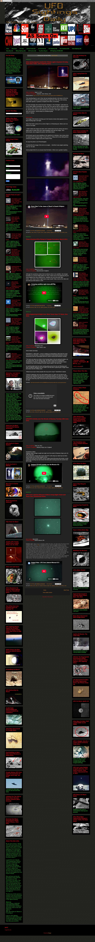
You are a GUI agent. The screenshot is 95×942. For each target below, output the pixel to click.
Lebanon (41, 585)
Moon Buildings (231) (64, 48)
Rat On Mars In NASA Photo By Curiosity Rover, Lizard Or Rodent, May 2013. (80, 260)
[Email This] (55, 230)
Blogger (49, 933)
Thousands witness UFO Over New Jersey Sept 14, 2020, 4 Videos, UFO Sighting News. (81, 178)
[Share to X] (58, 230)
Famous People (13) (31, 48)
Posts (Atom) (50, 596)
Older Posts (66, 590)
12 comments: (49, 230)
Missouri (45, 585)
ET (37, 232)
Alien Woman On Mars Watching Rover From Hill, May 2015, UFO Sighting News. (80, 194)
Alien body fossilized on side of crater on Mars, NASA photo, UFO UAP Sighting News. (14, 356)
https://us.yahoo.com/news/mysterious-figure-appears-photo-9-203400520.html (48, 95)
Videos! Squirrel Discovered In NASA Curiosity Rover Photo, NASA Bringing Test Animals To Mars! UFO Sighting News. (81, 212)
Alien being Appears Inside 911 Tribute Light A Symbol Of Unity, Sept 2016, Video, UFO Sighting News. (47, 62)
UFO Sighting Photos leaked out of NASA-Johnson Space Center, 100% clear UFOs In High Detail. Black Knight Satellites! (81, 276)
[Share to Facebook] (59, 230)
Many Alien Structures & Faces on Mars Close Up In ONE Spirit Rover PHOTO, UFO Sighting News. (81, 309)
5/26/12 (31, 585)
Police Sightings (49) (76, 48)
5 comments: (49, 305)
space (55, 232)
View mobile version (47, 592)
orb (37, 307)
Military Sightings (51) (21, 50)
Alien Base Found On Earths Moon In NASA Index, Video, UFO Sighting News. (81, 292)
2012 (31, 487)
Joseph (45, 232)
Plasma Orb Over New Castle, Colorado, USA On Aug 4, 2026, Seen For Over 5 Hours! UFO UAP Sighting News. (13, 304)
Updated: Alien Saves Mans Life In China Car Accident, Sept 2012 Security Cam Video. (81, 244)
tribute (58, 232)
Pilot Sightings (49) (53, 48)
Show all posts (54, 55)
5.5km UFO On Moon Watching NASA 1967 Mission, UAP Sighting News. (12, 219)
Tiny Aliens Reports (43, 50)
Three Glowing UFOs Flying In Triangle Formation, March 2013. (47, 239)
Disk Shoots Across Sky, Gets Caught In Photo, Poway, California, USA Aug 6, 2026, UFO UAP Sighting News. (14, 322)
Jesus (42, 232)
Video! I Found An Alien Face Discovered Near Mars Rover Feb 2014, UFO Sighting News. (80, 325)
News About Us (9, 50)
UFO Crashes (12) (32, 50)
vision (66, 232)
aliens (35, 232)
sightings (52, 232)
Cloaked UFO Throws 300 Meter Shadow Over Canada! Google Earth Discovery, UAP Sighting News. (14, 340)
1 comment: (49, 410)
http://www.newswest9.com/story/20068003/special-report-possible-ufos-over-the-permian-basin (48, 382)
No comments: (50, 486)
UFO (61, 232)
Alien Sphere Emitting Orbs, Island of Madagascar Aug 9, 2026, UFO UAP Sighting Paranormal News (13, 285)
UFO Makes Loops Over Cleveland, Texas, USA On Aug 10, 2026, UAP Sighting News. (14, 201)
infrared (36, 411)
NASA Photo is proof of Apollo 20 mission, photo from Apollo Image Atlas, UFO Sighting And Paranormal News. (81, 229)
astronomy (32, 307)
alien (33, 232)
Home (7, 48)
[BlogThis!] (56, 230)
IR (38, 411)
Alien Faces (14, 48)
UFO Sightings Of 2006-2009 (56, 50)
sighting (48, 232)
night (35, 307)
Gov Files (22, 48)
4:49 (38, 545)
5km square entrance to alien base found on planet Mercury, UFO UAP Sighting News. (13, 252)
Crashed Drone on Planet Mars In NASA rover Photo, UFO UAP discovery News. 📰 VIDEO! (14, 269)
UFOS (63, 232)
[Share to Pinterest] (60, 230)
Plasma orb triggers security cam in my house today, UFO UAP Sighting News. (13, 236)
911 (30, 232)
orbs (39, 307)
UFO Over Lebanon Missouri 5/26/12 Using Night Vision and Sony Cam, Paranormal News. (46, 495)
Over (50, 585)
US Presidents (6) (42, 48)
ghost (39, 232)
